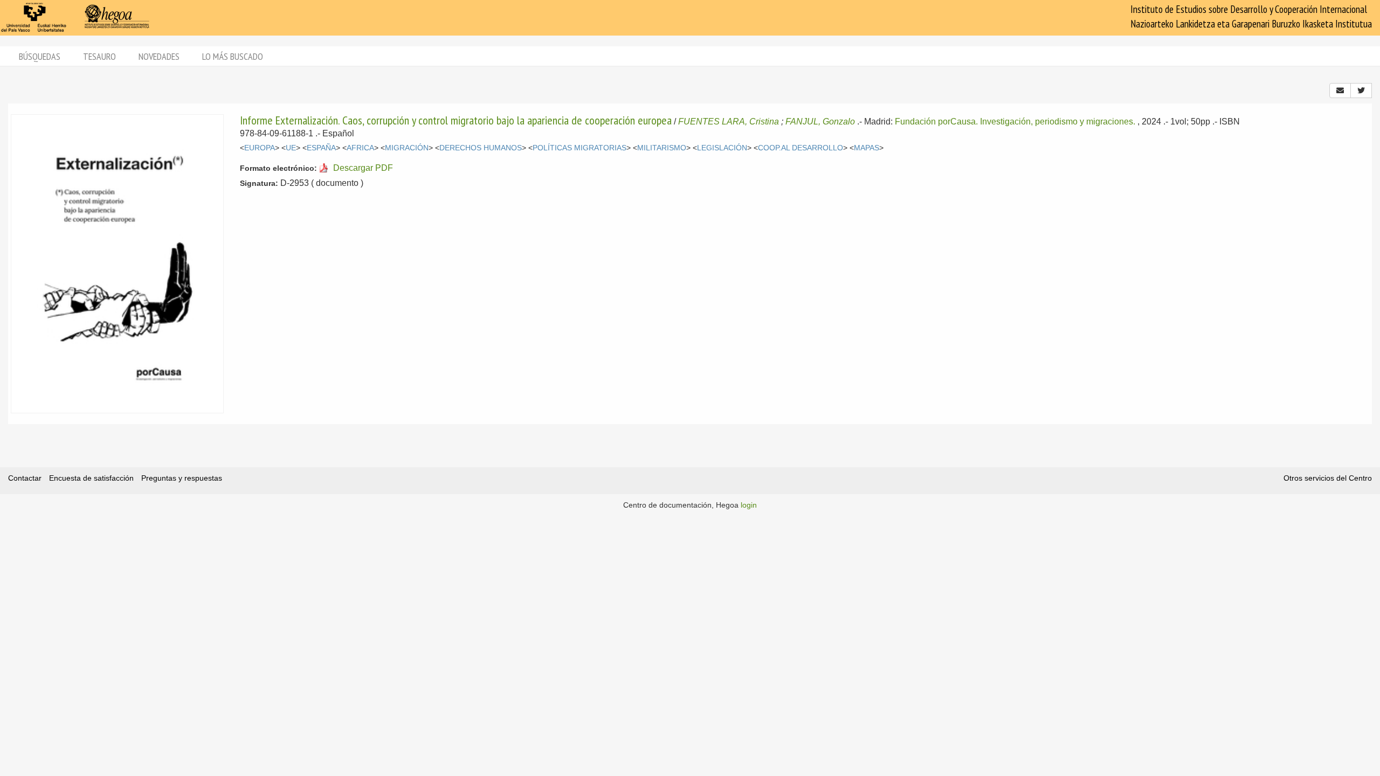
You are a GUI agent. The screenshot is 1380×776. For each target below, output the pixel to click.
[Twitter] (1361, 90)
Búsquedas (39, 56)
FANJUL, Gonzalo (820, 121)
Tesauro (99, 56)
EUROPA (259, 148)
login (749, 505)
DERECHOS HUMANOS (480, 148)
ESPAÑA (321, 148)
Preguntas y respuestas (181, 478)
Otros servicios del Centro (1328, 478)
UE (291, 148)
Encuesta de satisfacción (91, 478)
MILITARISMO (661, 148)
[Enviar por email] (1340, 90)
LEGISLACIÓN (722, 148)
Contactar (25, 478)
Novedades (159, 56)
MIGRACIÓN (407, 148)
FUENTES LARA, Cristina (728, 121)
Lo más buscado (232, 56)
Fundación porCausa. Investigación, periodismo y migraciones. (1015, 121)
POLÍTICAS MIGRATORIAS (579, 148)
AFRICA (360, 148)
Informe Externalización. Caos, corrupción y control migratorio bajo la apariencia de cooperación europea (456, 120)
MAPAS (866, 148)
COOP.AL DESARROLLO (800, 148)
